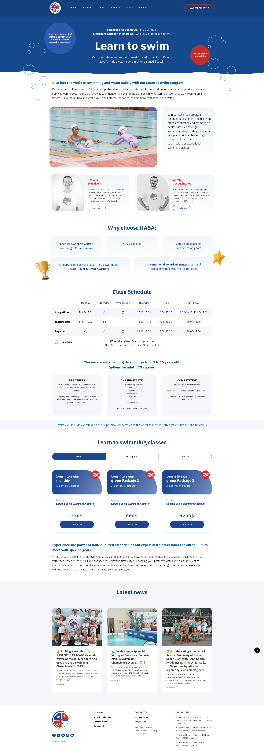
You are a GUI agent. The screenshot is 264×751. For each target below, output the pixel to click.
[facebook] (54, 735)
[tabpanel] (132, 500)
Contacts (142, 7)
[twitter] (58, 735)
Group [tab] (79, 456)
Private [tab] (185, 456)
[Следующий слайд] (257, 650)
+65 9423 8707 (141, 717)
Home (73, 7)
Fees (102, 7)
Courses (87, 7)
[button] (77, 524)
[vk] (63, 735)
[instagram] (67, 735)
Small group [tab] (132, 456)
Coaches (129, 7)
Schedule (115, 7)
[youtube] (72, 735)
